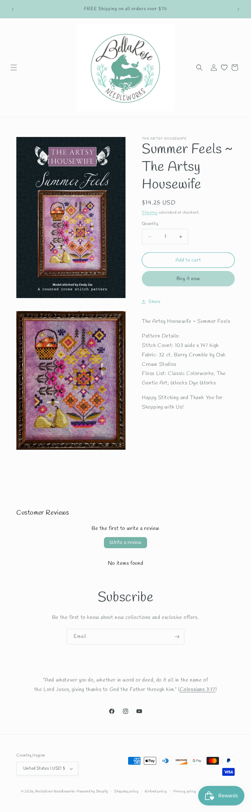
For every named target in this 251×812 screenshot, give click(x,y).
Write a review (125, 542)
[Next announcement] (238, 9)
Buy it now (188, 279)
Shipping (150, 212)
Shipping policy (126, 791)
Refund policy (156, 791)
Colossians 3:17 (197, 689)
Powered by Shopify (92, 791)
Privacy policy (184, 791)
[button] (14, 67)
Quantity (150, 224)
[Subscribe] (177, 636)
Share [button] (154, 302)
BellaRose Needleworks (55, 791)
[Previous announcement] (13, 9)
